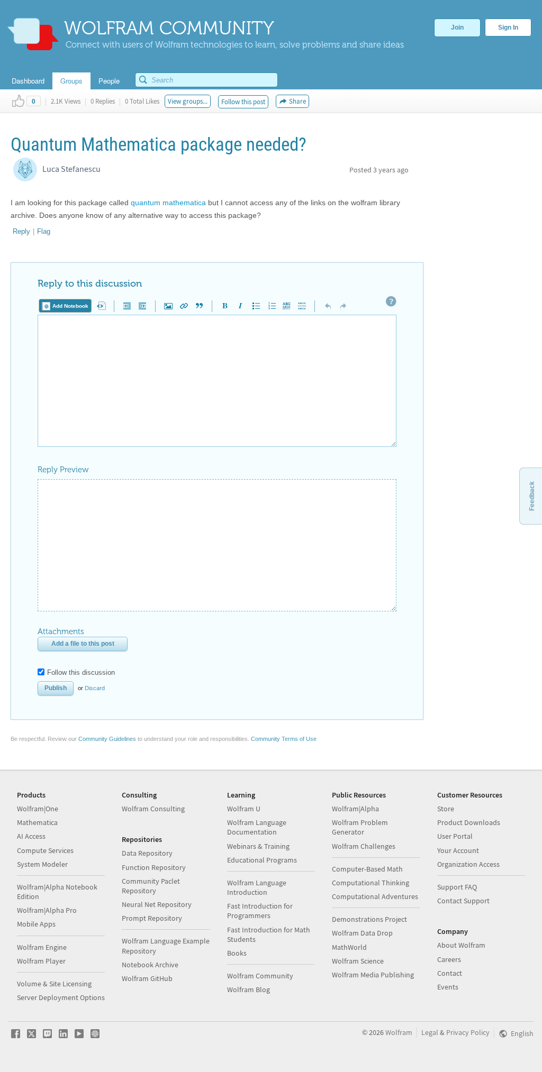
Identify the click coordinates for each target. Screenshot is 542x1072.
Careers (449, 959)
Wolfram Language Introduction (256, 887)
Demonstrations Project (369, 919)
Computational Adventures (375, 896)
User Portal (455, 836)
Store (445, 808)
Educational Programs (262, 860)
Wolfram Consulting (153, 808)
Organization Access (468, 864)
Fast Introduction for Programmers (260, 910)
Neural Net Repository (157, 904)
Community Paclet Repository (151, 885)
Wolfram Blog (248, 989)
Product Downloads (468, 822)
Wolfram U (243, 808)
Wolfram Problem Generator (360, 827)
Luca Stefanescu (71, 168)
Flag (43, 231)
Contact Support (463, 900)
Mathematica (37, 822)
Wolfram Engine (42, 947)
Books (237, 953)
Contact (449, 973)
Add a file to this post (82, 643)
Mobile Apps (36, 924)
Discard (95, 688)
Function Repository (154, 867)
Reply (21, 231)
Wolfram (398, 1032)
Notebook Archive (150, 964)
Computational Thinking (370, 882)
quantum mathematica (168, 202)
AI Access (31, 836)
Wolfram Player (41, 961)
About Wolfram (461, 945)
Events (447, 987)
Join (457, 27)
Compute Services (45, 850)
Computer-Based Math (367, 869)
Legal (429, 1032)
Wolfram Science (358, 961)
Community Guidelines (107, 739)
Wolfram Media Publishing (373, 974)
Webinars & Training (258, 846)
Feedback (532, 496)
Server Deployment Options (61, 997)
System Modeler (42, 864)
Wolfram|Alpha (355, 808)
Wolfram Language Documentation (256, 827)
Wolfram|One (37, 808)
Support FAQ (457, 887)
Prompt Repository (152, 918)
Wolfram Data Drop (362, 933)
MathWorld (349, 947)
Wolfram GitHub (147, 978)
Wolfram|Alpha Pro (47, 910)
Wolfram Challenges (363, 846)
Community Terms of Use (284, 739)
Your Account (458, 850)
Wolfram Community (260, 976)
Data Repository (147, 853)
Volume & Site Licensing (54, 983)
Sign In (508, 27)
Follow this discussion (81, 672)
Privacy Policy (468, 1032)
